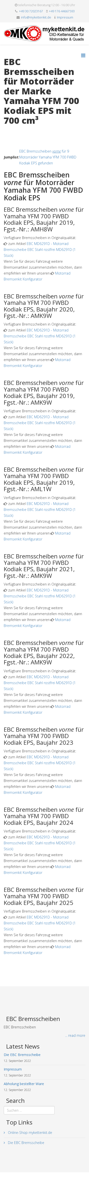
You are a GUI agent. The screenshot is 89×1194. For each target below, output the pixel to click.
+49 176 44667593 (62, 11)
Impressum (65, 17)
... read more (75, 1035)
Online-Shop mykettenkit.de (29, 1132)
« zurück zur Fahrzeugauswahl (27, 130)
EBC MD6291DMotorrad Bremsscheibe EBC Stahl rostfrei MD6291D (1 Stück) (40, 249)
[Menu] (83, 55)
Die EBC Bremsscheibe (25, 1142)
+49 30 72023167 (31, 11)
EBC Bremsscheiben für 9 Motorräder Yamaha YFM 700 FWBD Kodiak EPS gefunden (47, 157)
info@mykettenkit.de (36, 17)
